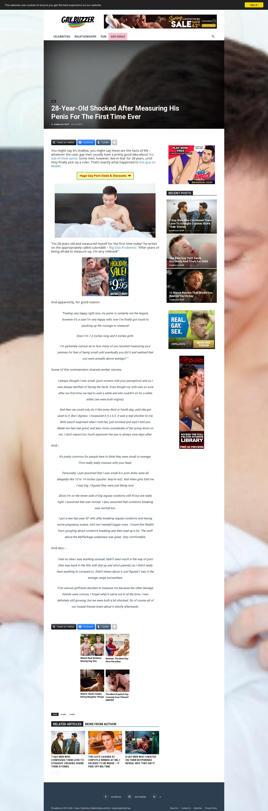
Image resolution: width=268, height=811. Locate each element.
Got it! (254, 5)
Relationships (85, 36)
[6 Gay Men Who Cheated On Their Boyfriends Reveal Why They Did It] (142, 742)
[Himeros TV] (191, 348)
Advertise (198, 808)
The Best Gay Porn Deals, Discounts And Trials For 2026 (188, 259)
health (63, 714)
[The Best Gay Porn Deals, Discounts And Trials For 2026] (192, 251)
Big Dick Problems (122, 247)
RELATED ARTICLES (67, 724)
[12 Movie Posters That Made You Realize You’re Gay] (192, 286)
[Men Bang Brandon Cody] (191, 183)
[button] (213, 36)
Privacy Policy (211, 808)
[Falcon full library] (191, 447)
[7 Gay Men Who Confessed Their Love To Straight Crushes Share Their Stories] (68, 742)
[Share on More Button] (114, 142)
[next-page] (58, 773)
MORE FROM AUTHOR (100, 724)
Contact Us (186, 808)
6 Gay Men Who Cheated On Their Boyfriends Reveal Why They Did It (140, 760)
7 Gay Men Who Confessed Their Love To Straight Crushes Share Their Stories (190, 223)
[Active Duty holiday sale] (105, 298)
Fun (103, 36)
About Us (174, 808)
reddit (72, 714)
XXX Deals (118, 36)
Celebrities (61, 36)
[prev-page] (53, 773)
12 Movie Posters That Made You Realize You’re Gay (190, 294)
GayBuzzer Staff (61, 124)
